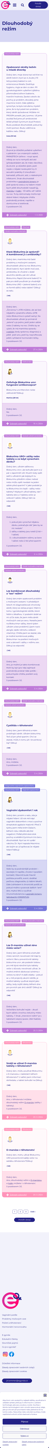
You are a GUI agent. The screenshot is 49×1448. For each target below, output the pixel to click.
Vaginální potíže (9, 1315)
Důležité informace (11, 1363)
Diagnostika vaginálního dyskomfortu (19, 786)
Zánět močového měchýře (15, 231)
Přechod (26, 227)
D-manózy (29, 1102)
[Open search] (22, 5)
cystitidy (10, 332)
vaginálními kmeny (27, 181)
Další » (32, 1212)
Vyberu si (24, 1436)
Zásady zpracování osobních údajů (18, 1367)
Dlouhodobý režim (12, 54)
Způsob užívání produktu (32, 436)
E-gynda (6, 1335)
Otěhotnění (27, 362)
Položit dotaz (38, 5)
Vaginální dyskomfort (31, 790)
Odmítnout (24, 1429)
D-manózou (36, 1180)
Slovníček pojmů (10, 1343)
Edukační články (10, 1339)
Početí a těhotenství (11, 1323)
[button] (45, 1395)
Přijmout (24, 1422)
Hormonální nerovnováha (14, 1327)
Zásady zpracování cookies (14, 1371)
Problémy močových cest (14, 1319)
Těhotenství (27, 1043)
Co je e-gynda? (9, 1347)
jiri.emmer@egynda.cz (17, 1380)
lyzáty (18, 191)
